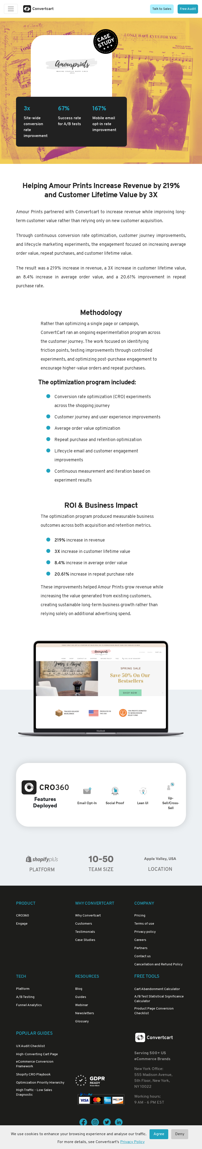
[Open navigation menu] (11, 9)
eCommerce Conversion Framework (34, 1064)
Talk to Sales (161, 9)
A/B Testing (25, 997)
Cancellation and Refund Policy (158, 964)
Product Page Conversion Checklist (154, 1011)
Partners (141, 948)
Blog (78, 989)
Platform (23, 989)
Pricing (139, 915)
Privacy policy (145, 932)
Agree (158, 1134)
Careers (140, 940)
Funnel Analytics (29, 1005)
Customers (83, 924)
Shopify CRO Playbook (33, 1074)
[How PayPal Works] (101, 1099)
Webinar (81, 1005)
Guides (80, 997)
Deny (179, 1134)
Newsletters (84, 1013)
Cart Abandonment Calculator (157, 989)
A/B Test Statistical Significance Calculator (159, 999)
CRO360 (22, 915)
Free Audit (188, 9)
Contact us (142, 956)
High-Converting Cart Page (37, 1054)
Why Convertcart (88, 915)
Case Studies (85, 940)
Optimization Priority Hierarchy (40, 1083)
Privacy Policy (132, 1142)
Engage (22, 924)
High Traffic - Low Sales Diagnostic (34, 1092)
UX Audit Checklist (30, 1046)
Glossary (82, 1021)
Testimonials (85, 932)
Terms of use (144, 924)
